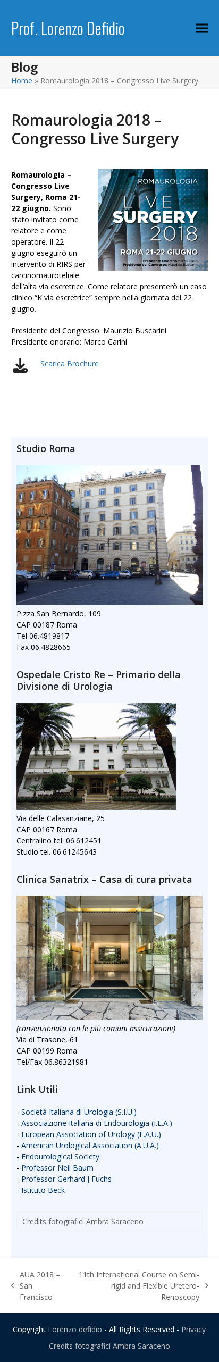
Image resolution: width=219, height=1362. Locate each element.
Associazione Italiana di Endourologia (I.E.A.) (96, 1123)
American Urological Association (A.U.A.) (90, 1145)
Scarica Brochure (69, 363)
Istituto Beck (43, 1190)
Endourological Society (60, 1156)
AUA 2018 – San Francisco (36, 1285)
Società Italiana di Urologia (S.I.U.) (79, 1112)
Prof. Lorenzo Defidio (68, 28)
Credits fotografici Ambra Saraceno (83, 1221)
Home (21, 81)
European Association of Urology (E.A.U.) (91, 1134)
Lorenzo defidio (75, 1329)
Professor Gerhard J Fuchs (66, 1179)
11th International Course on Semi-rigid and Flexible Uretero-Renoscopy (136, 1285)
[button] (202, 27)
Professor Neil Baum (57, 1168)
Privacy (193, 1329)
